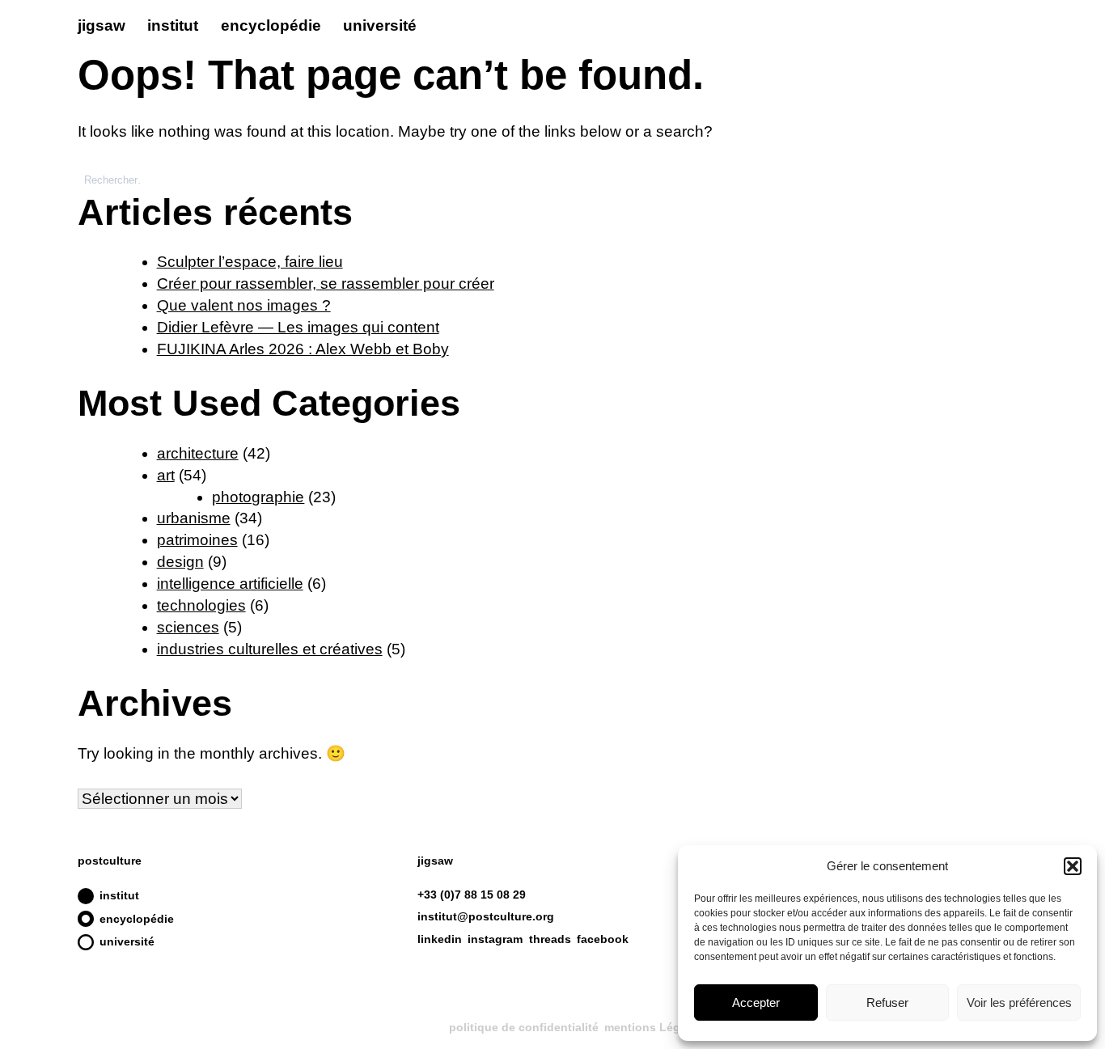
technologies (201, 605)
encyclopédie (271, 25)
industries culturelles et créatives (270, 649)
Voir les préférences (1019, 1002)
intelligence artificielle (230, 583)
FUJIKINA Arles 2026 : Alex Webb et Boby (303, 349)
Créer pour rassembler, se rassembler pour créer (325, 283)
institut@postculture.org (485, 916)
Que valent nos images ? (244, 305)
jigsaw (101, 25)
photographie (258, 497)
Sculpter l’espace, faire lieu (250, 261)
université (380, 25)
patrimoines (197, 539)
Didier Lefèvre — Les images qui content (298, 327)
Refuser (887, 1002)
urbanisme (194, 518)
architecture (198, 453)
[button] (1073, 866)
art (166, 475)
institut (172, 25)
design (180, 561)
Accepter (756, 1002)
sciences (188, 627)
